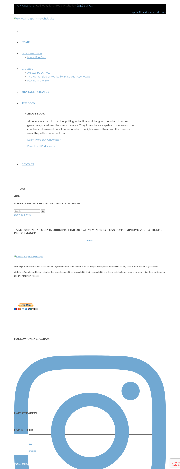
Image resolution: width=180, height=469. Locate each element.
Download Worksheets (41, 146)
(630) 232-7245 (85, 5)
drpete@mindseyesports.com (148, 12)
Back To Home (23, 214)
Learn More (34, 139)
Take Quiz (90, 240)
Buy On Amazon (51, 139)
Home (17, 189)
